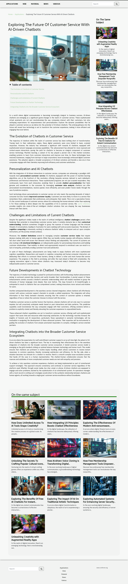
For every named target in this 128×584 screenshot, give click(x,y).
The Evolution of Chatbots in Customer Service (27, 89)
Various (56, 4)
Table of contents (22, 84)
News (46, 4)
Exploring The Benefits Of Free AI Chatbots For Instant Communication (106, 141)
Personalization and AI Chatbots (22, 94)
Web (24, 4)
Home (10, 14)
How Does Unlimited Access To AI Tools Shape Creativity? (27, 424)
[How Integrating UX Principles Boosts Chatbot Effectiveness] (106, 97)
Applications (12, 4)
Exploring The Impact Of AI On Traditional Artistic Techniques (63, 500)
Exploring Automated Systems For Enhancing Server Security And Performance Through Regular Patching (98, 503)
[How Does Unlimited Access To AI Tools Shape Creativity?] (28, 410)
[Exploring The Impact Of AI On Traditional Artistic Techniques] (64, 486)
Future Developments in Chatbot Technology (26, 102)
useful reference (84, 204)
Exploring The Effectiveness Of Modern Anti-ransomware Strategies (99, 425)
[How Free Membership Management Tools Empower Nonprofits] (106, 65)
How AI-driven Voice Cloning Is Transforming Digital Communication (63, 463)
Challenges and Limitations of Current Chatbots (27, 98)
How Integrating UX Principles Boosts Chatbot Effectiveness (106, 108)
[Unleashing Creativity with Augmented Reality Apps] (106, 33)
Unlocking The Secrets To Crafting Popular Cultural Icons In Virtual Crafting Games (27, 463)
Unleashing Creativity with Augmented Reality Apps (107, 44)
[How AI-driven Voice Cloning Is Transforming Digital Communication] (64, 448)
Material (35, 4)
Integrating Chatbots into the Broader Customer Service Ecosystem (34, 107)
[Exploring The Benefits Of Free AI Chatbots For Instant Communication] (106, 130)
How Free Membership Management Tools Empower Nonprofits (107, 76)
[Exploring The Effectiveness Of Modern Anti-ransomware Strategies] (100, 410)
